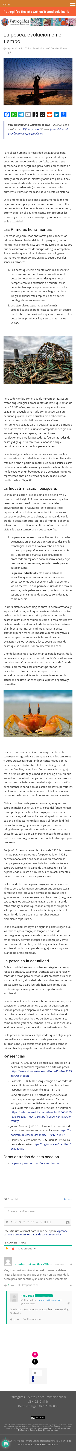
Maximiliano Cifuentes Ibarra (50, 48)
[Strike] (19, 1222)
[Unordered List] (28, 1222)
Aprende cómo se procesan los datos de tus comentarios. (36, 1232)
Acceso (67, 1199)
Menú (6, 4)
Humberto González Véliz (50, 1300)
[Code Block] (36, 1222)
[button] (72, 4)
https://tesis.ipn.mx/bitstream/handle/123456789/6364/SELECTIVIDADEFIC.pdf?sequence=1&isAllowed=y (41, 1116)
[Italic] (11, 1222)
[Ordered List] (24, 1222)
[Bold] (7, 1222)
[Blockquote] (32, 1222)
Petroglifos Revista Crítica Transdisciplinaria (36, 12)
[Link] (41, 1222)
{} (45, 1222)
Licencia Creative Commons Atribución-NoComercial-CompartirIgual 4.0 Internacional (44, 1429)
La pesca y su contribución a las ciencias (35, 1163)
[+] (49, 1222)
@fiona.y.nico (31, 129)
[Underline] (15, 1222)
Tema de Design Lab (47, 1444)
